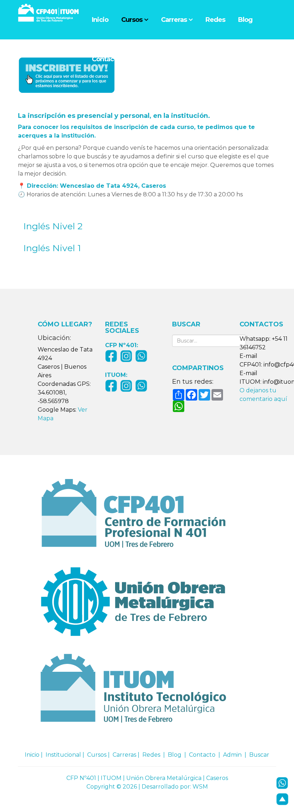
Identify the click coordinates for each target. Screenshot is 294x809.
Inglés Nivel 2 (52, 226)
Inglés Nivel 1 (52, 248)
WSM (200, 786)
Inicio (100, 20)
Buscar (259, 754)
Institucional (63, 754)
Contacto (106, 59)
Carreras (174, 20)
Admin (232, 754)
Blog (245, 20)
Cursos (131, 20)
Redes (215, 20)
